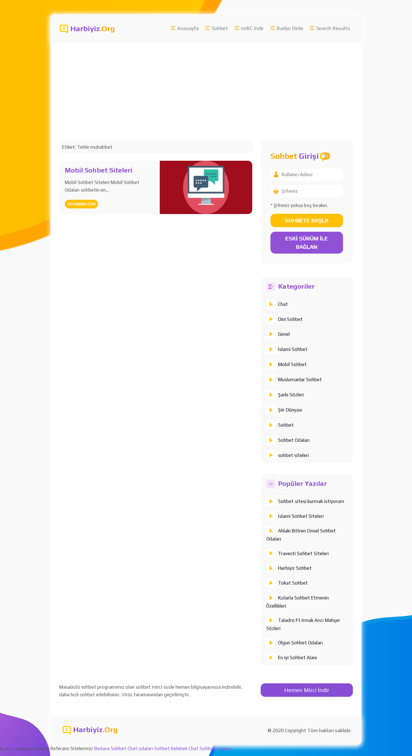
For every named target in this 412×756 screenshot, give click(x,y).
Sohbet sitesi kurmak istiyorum (311, 501)
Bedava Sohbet (110, 748)
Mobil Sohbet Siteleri (98, 170)
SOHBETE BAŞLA (306, 220)
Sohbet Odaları (294, 440)
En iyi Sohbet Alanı (297, 657)
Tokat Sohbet (293, 583)
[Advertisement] (218, 85)
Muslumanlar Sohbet (300, 379)
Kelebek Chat (184, 748)
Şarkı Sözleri (291, 394)
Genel (284, 334)
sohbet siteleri (293, 455)
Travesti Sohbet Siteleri (303, 553)
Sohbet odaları (215, 748)
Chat (283, 304)
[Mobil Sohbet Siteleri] (206, 187)
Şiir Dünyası (290, 410)
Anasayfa (188, 28)
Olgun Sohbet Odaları (300, 642)
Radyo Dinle (290, 28)
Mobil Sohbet (292, 364)
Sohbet (220, 28)
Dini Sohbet (290, 319)
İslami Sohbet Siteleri (301, 516)
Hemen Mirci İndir (306, 690)
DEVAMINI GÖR (81, 204)
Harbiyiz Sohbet (295, 568)
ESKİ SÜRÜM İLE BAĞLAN (306, 242)
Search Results (333, 28)
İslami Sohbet (292, 349)
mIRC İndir (252, 28)
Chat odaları (140, 748)
